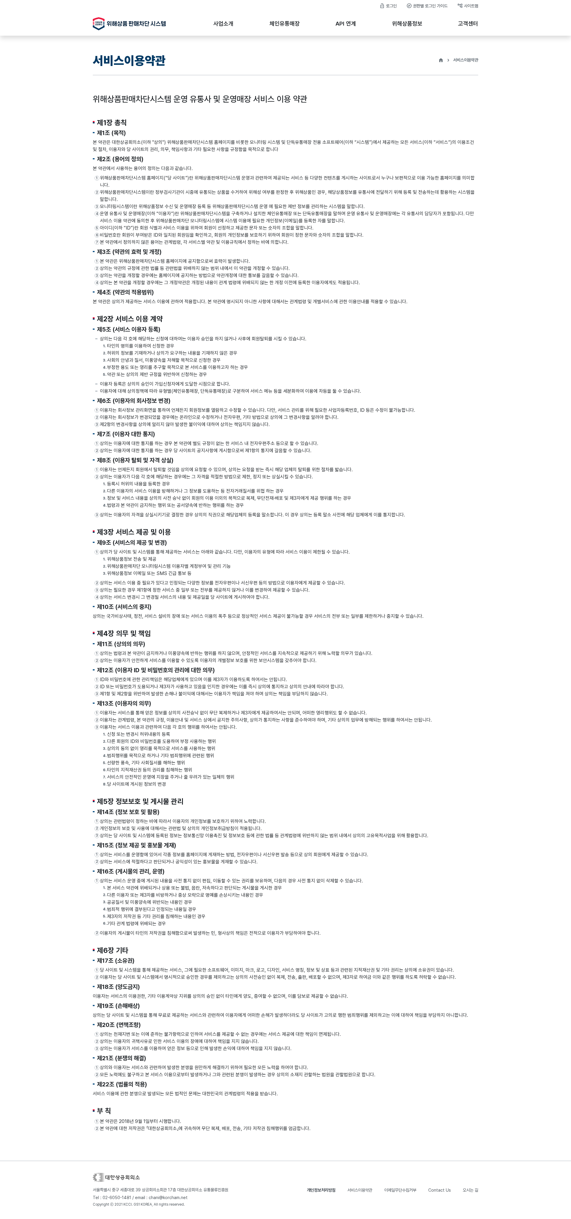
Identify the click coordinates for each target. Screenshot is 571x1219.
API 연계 (345, 23)
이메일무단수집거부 (400, 1190)
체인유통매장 (284, 23)
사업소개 (223, 23)
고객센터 (468, 23)
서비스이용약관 (359, 1190)
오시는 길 (470, 1190)
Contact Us (439, 1190)
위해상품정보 (407, 23)
